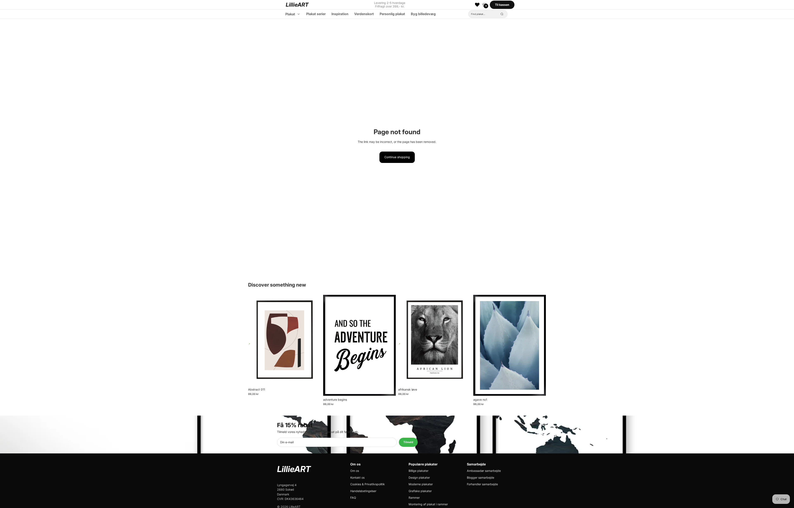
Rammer (414, 497)
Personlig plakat (392, 14)
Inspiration (339, 14)
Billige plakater (418, 470)
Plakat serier (316, 14)
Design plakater (419, 477)
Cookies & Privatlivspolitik (367, 484)
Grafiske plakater (420, 491)
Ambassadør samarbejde (484, 470)
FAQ (353, 497)
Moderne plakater (421, 484)
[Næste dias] (314, 340)
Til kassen (502, 4)
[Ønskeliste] (477, 4)
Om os (354, 470)
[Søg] (502, 14)
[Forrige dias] (254, 340)
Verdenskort (364, 14)
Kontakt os (357, 477)
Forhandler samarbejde (482, 484)
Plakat (290, 14)
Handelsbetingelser (363, 491)
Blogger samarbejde (480, 477)
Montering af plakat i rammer (428, 504)
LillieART (297, 4)
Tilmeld (408, 442)
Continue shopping (397, 157)
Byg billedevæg (423, 14)
